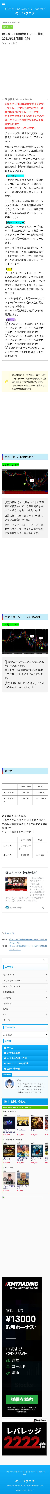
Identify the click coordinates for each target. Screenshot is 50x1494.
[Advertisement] (25, 71)
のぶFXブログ (25, 13)
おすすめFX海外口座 (17, 1058)
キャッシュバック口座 (17, 1063)
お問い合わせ (13, 1068)
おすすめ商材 (13, 1053)
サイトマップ (30, 1472)
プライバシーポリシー (14, 1472)
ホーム (10, 1047)
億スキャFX (9, 933)
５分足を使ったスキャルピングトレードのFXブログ (25, 1486)
